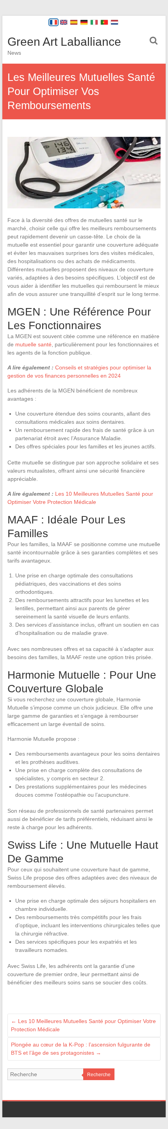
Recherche (99, 1074)
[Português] (104, 22)
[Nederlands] (114, 22)
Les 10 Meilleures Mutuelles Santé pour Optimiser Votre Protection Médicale (83, 1025)
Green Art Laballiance (64, 41)
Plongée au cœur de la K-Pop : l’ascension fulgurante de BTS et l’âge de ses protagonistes (80, 1048)
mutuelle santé (33, 344)
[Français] (53, 22)
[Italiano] (94, 22)
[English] (64, 22)
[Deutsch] (84, 22)
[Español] (74, 22)
